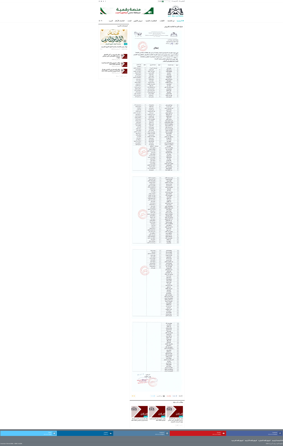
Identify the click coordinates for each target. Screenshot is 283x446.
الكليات (162, 21)
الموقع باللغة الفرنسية (237, 440)
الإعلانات (180, 416)
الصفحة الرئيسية (276, 440)
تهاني (126, 43)
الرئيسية (179, 21)
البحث (129, 21)
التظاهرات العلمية (151, 21)
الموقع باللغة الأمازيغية (251, 440)
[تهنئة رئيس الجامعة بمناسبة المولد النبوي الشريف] (113, 37)
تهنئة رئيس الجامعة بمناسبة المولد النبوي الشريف (114, 46)
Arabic (160, 1)
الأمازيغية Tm (175, 1)
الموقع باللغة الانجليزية (264, 440)
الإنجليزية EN (182, 1)
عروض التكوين (138, 21)
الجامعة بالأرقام (119, 21)
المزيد (111, 21)
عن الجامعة (171, 21)
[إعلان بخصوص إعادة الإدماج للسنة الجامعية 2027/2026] (157, 411)
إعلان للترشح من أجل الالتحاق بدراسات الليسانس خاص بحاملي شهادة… (111, 56)
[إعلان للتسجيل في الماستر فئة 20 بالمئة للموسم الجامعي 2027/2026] (139, 411)
